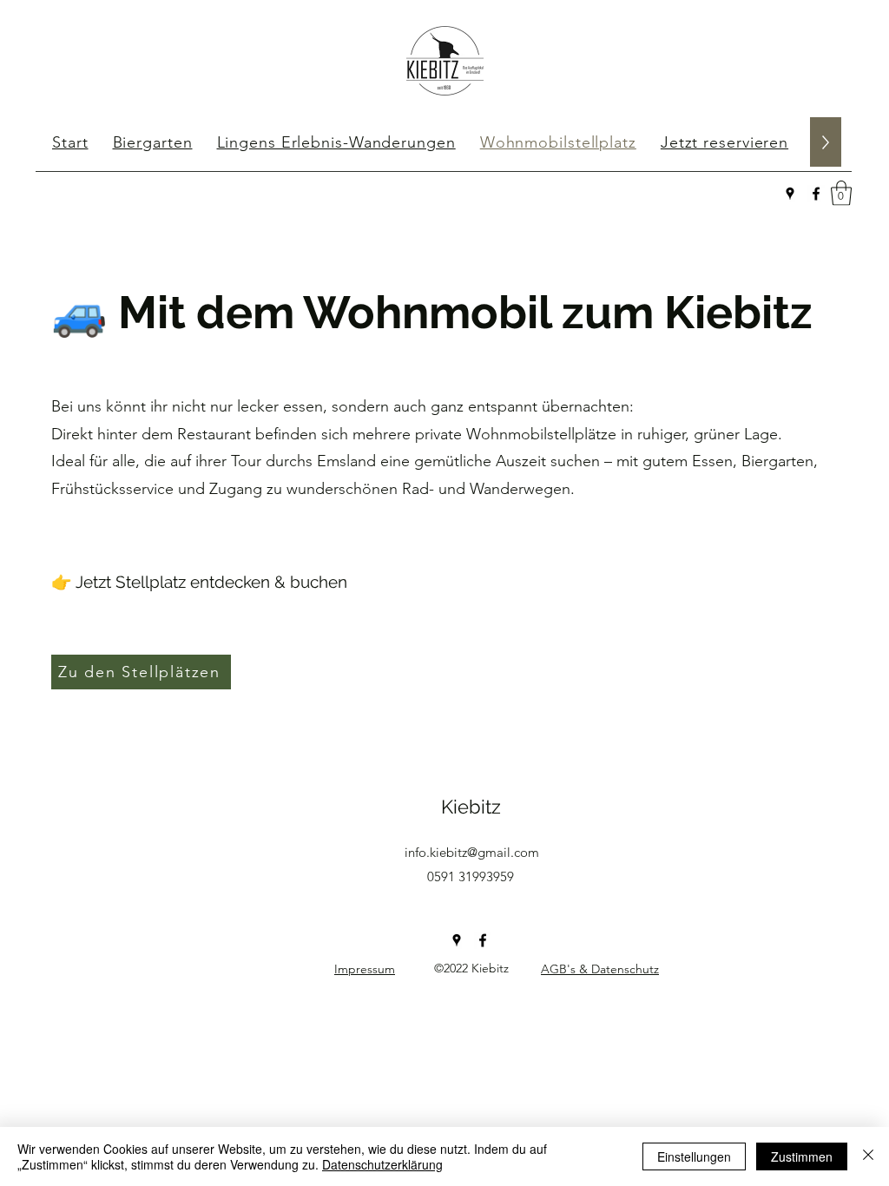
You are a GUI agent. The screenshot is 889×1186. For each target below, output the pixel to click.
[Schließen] (868, 1156)
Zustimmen (802, 1156)
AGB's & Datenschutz (600, 969)
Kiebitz (471, 806)
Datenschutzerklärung (382, 1164)
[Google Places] (790, 193)
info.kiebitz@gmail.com (472, 852)
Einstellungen (694, 1156)
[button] (841, 193)
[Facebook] (816, 193)
